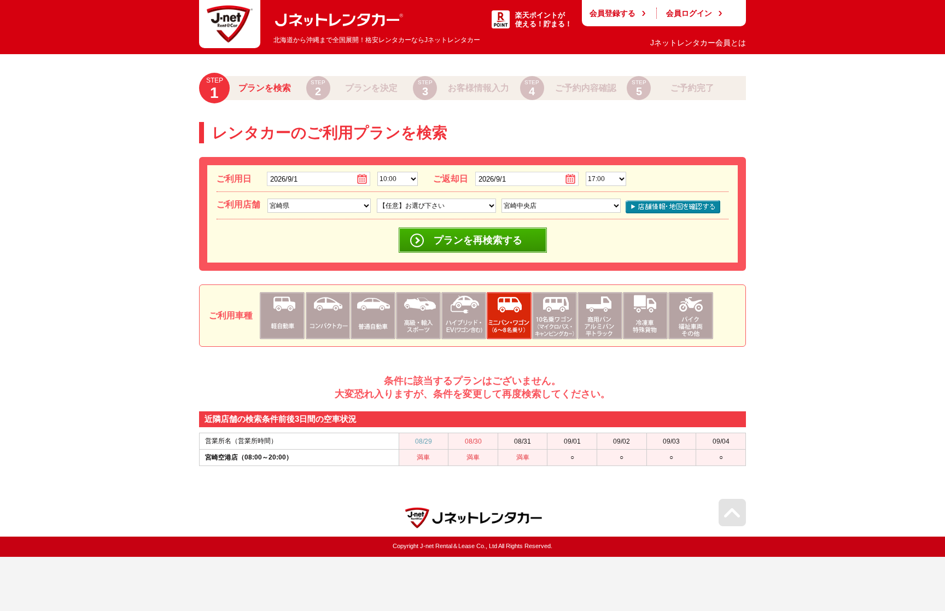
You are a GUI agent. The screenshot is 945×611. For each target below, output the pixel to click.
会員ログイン (689, 13)
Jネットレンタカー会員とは (698, 42)
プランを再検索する (478, 240)
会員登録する (612, 13)
